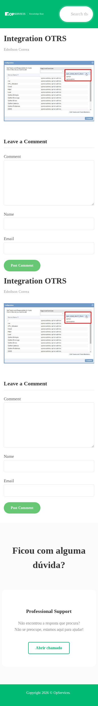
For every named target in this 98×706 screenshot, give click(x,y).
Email (9, 238)
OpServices (62, 693)
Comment (12, 156)
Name (9, 214)
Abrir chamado (49, 648)
